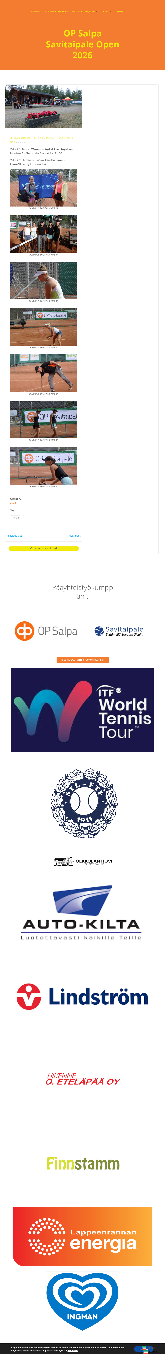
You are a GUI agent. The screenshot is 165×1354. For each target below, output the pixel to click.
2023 (13, 503)
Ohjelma (90, 11)
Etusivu (35, 11)
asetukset (73, 1350)
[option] (150, 1352)
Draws (105, 11)
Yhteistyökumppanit (55, 11)
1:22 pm (66, 137)
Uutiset (120, 11)
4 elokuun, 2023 (46, 137)
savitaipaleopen (22, 137)
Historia (77, 11)
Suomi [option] (153, 1352)
